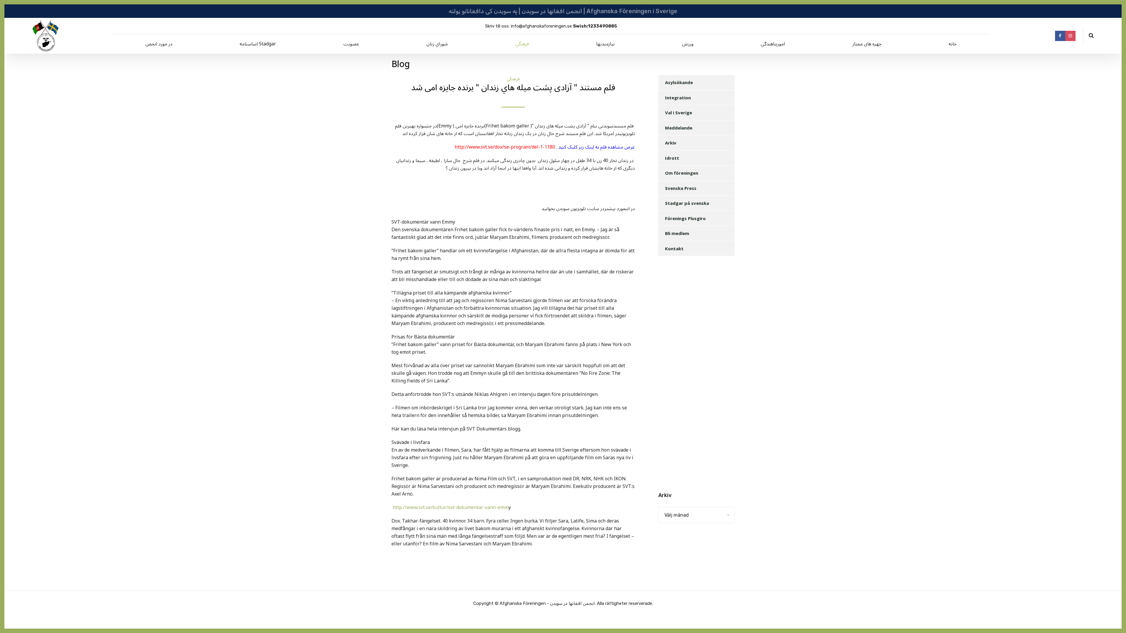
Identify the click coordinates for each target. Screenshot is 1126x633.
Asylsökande (679, 82)
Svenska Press (680, 188)
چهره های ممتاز (866, 44)
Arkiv (670, 143)
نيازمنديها (605, 44)
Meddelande (678, 128)
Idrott (672, 158)
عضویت (351, 44)
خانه (953, 44)
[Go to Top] (1114, 620)
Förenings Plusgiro (685, 218)
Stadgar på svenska (687, 203)
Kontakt (674, 248)
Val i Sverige (678, 112)
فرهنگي (522, 44)
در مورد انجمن (158, 44)
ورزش (687, 44)
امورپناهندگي (773, 44)
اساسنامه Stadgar (258, 44)
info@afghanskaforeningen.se (541, 26)
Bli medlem (677, 233)
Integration (678, 98)
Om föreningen (681, 173)
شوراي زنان (437, 44)
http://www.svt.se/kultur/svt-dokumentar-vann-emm (449, 508)
